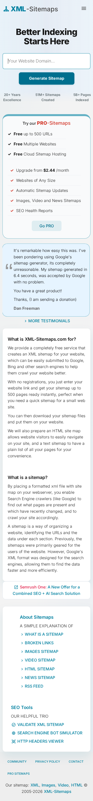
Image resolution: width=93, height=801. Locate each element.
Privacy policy (47, 761)
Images (48, 785)
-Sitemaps (53, 123)
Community (17, 761)
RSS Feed (34, 686)
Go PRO (46, 225)
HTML (77, 785)
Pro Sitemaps (18, 773)
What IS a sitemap (44, 634)
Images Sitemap (41, 651)
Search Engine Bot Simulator (46, 732)
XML (35, 785)
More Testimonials (49, 320)
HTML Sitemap (40, 668)
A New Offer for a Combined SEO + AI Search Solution (46, 590)
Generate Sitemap (46, 78)
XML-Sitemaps (57, 791)
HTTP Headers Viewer (37, 741)
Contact (76, 761)
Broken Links (39, 642)
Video (63, 785)
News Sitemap (40, 677)
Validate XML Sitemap (37, 724)
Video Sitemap (40, 660)
